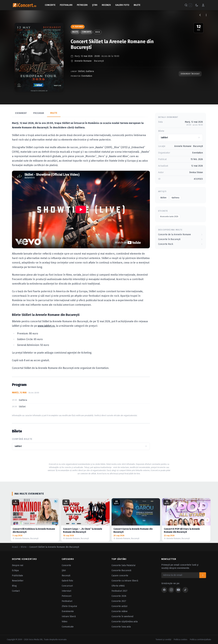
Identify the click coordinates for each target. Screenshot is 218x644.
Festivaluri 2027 (119, 591)
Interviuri (66, 591)
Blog (14, 585)
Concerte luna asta (121, 626)
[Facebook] (164, 590)
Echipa (15, 570)
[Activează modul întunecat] (197, 5)
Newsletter (17, 580)
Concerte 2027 (119, 601)
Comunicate (68, 626)
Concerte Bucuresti (121, 570)
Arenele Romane (83, 61)
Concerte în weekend (122, 616)
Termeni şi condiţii (163, 639)
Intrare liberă (69, 616)
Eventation (86, 76)
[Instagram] (171, 590)
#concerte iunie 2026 (169, 216)
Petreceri (82, 5)
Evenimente (68, 611)
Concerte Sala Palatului (123, 565)
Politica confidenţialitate (200, 639)
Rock (97, 32)
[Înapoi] (200, 15)
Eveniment (21, 113)
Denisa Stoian (196, 172)
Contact (16, 591)
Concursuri (67, 585)
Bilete (137, 5)
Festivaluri (66, 5)
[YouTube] (178, 590)
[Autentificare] (203, 5)
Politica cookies (180, 639)
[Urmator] (207, 519)
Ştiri (94, 5)
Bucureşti (99, 61)
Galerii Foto (122, 5)
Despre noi (17, 565)
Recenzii (106, 5)
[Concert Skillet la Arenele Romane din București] (39, 57)
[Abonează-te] (202, 575)
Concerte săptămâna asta (125, 621)
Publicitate (17, 575)
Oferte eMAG (118, 585)
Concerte (50, 5)
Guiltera (90, 71)
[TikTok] (185, 590)
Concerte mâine (120, 611)
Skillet (81, 71)
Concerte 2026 (119, 596)
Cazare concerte (120, 575)
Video (64, 621)
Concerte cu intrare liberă (125, 580)
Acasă (15, 547)
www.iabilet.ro (46, 325)
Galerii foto (67, 580)
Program (38, 113)
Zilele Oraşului (69, 606)
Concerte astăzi (119, 606)
